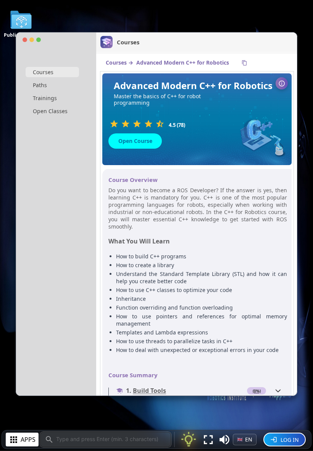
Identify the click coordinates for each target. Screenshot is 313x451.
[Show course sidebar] (282, 83)
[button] (224, 439)
